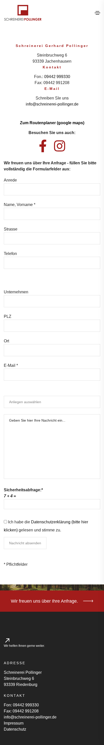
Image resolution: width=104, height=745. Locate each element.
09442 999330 (57, 76)
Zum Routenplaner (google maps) (52, 123)
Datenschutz (15, 729)
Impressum (13, 723)
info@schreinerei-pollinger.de (52, 104)
